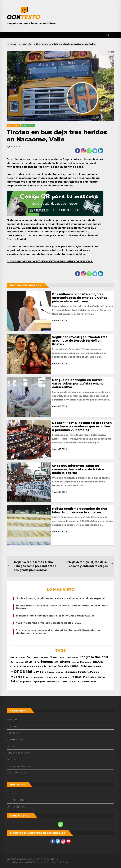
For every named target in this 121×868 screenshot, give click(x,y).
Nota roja (12, 732)
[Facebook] (77, 150)
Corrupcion (17, 662)
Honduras (21, 671)
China (53, 657)
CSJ (56, 662)
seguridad (25, 682)
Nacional (12, 719)
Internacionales (15, 739)
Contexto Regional (18, 772)
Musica (29, 677)
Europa (52, 666)
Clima (61, 657)
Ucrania (74, 681)
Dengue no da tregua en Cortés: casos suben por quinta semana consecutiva (78, 383)
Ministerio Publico (88, 672)
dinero (65, 662)
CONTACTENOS (16, 806)
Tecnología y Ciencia (19, 766)
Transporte (53, 682)
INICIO (11, 793)
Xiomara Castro (88, 682)
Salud (14, 681)
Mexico (59, 672)
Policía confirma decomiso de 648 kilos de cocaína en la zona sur (79, 510)
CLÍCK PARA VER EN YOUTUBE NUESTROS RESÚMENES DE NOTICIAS (50, 261)
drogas (75, 662)
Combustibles (72, 658)
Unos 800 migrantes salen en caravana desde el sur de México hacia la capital (78, 469)
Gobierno (87, 666)
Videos (11, 746)
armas (21, 657)
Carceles (44, 657)
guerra (97, 666)
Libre (43, 672)
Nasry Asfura (39, 677)
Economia (85, 662)
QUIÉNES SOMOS (17, 800)
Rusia (101, 677)
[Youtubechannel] (68, 841)
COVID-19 (30, 662)
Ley (36, 671)
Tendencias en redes (19, 752)
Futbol (74, 666)
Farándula (63, 666)
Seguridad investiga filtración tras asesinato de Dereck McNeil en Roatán (79, 340)
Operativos (64, 677)
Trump (63, 682)
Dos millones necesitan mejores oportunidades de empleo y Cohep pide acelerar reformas (79, 297)
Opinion (11, 759)
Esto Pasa (12, 726)
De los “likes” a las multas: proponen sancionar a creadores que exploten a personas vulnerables (82, 426)
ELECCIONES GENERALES (23, 666)
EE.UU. (98, 662)
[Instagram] (83, 150)
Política (76, 677)
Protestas (89, 677)
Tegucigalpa (38, 682)
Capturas (32, 657)
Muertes (17, 677)
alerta (13, 657)
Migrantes (71, 671)
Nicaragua (52, 677)
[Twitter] (94, 150)
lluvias (50, 672)
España (42, 666)
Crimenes (45, 662)
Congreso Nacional (94, 657)
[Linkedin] (100, 150)
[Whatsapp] (89, 150)
